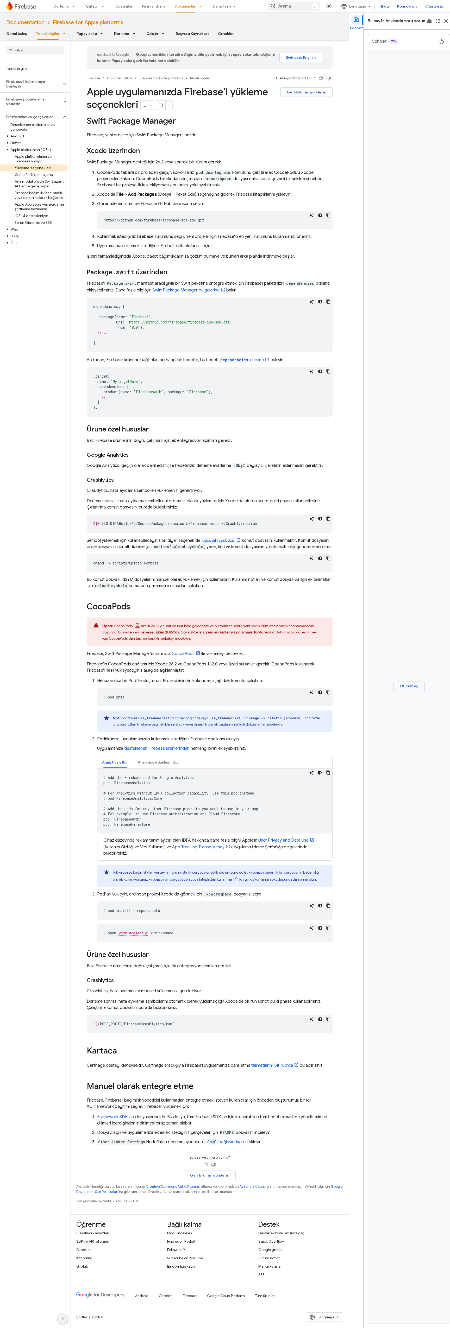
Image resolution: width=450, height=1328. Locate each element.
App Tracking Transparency (198, 847)
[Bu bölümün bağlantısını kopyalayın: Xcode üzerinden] (145, 151)
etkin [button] (115, 762)
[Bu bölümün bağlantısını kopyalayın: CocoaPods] (135, 607)
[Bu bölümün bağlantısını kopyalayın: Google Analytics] (134, 455)
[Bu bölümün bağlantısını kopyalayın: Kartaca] (122, 1051)
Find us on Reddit (181, 1241)
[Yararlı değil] (329, 78)
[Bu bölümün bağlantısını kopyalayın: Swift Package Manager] (181, 121)
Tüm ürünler (265, 1295)
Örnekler (226, 33)
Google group (270, 1249)
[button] (31, 84)
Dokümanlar (185, 6)
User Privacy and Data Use (283, 840)
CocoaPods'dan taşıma (128, 638)
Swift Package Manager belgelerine (186, 290)
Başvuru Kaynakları (192, 33)
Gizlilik (97, 1317)
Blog (385, 6)
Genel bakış (16, 33)
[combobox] (294, 6)
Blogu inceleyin (179, 1233)
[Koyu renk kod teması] (320, 215)
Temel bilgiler (48, 33)
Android (141, 1295)
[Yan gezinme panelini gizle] (63, 1318)
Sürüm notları (269, 1258)
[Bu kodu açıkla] (312, 215)
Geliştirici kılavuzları (92, 1233)
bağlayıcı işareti (226, 1142)
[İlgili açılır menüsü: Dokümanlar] (202, 6)
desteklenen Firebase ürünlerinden (157, 748)
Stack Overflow (271, 1241)
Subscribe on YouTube (185, 1258)
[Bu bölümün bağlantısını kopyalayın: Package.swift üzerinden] (172, 272)
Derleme (61, 6)
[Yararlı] (321, 78)
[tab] (115, 762)
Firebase (93, 78)
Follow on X (176, 1249)
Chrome (165, 1295)
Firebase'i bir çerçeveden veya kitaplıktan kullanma (190, 879)
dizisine (242, 360)
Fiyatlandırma (153, 6)
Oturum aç (434, 6)
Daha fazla (222, 6)
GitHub (82, 1266)
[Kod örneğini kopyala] (328, 215)
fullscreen (438, 21)
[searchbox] (35, 50)
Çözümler (124, 6)
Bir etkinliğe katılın (181, 1266)
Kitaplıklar (84, 1258)
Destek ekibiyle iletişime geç (281, 1233)
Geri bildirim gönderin (306, 92)
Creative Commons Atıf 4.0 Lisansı (173, 1186)
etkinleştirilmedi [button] (161, 762)
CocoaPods (183, 653)
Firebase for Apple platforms (88, 22)
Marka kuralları (270, 1266)
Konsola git (407, 6)
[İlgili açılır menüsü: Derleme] (75, 6)
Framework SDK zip (115, 1117)
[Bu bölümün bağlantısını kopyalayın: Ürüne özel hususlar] (154, 430)
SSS (261, 1274)
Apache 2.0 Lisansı (254, 1186)
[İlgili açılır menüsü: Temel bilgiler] (66, 33)
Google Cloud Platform (226, 1295)
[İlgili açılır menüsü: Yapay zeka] (103, 33)
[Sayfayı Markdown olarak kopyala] (161, 105)
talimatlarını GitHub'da (272, 1065)
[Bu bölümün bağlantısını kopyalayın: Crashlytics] (119, 480)
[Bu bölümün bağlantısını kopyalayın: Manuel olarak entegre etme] (198, 1087)
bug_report (429, 21)
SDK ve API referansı (92, 1241)
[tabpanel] (214, 812)
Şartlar (81, 1317)
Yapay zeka (87, 33)
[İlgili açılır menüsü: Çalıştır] (104, 6)
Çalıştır (92, 6)
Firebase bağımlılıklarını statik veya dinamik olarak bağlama (185, 724)
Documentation (25, 22)
